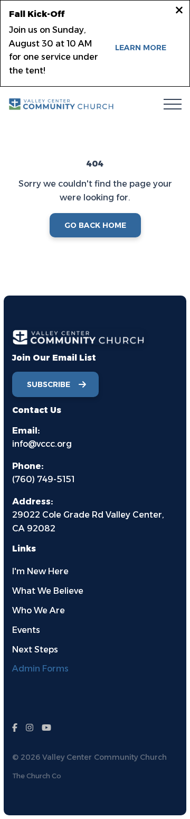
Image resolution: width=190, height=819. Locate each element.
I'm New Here (40, 571)
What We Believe (47, 591)
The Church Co (36, 776)
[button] (173, 104)
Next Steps (35, 650)
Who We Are (38, 610)
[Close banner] (179, 12)
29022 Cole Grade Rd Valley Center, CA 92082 (88, 514)
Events (26, 630)
